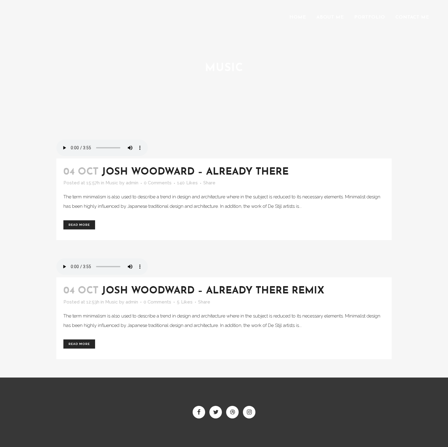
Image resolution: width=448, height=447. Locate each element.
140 (187, 183)
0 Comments (158, 183)
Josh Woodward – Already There (195, 172)
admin (132, 183)
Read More (79, 224)
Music (111, 183)
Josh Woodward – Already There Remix (212, 291)
